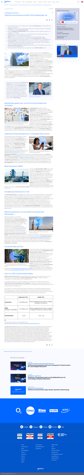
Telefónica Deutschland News (23, 4)
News (57, 1)
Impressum (54, 460)
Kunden (34, 1)
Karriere (49, 1)
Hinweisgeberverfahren (57, 454)
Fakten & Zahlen (60, 37)
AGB (53, 446)
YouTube (54, 427)
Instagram (35, 427)
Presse (53, 1)
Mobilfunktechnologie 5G (19, 227)
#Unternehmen (23, 351)
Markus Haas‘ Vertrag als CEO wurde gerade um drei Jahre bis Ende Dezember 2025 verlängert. (40, 96)
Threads (45, 427)
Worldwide (38, 448)
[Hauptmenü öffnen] (2, 2)
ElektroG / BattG (56, 450)
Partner (44, 1)
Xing (62, 427)
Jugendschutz (55, 456)
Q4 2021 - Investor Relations (63, 33)
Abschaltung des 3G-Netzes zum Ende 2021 (39, 237)
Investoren (40, 1)
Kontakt (53, 448)
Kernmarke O (9, 126)
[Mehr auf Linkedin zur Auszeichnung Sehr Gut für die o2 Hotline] (40, 436)
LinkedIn (26, 427)
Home (22, 444)
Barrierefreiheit (55, 458)
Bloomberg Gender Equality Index (17, 269)
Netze (23, 1)
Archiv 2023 (31, 4)
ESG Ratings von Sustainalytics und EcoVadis (22, 268)
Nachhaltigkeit (29, 1)
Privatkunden (39, 444)
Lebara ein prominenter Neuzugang (12, 151)
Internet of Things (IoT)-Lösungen (27, 157)
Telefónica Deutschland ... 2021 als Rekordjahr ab (42, 4)
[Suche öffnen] (78, 2)
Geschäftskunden (40, 446)
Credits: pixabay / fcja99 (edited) (21, 183)
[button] (47, 20)
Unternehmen (18, 1)
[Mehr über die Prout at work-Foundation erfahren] (62, 436)
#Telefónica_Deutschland (16, 351)
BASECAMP (55, 444)
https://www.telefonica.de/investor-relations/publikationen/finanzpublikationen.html (22, 323)
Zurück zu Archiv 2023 (8, 8)
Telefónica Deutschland (13, 4)
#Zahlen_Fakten (29, 351)
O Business (17, 155)
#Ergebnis (10, 351)
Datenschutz (55, 452)
